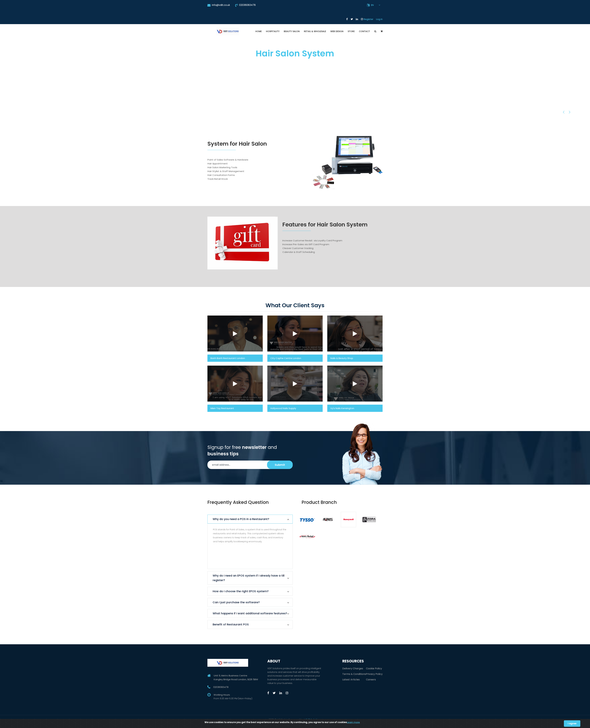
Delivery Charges (352, 668)
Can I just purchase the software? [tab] (236, 602)
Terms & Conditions (354, 674)
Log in (379, 19)
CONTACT (364, 31)
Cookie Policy (374, 668)
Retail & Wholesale (315, 31)
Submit (280, 465)
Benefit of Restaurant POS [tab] (231, 624)
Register (368, 19)
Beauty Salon (292, 31)
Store (351, 31)
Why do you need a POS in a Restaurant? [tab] (241, 519)
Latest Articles (351, 679)
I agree (572, 723)
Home (258, 31)
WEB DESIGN (336, 31)
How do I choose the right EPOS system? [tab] (241, 591)
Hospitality (272, 31)
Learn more (353, 722)
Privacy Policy (374, 674)
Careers (371, 679)
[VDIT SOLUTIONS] (227, 28)
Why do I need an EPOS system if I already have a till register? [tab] (248, 578)
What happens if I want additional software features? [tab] (250, 613)
